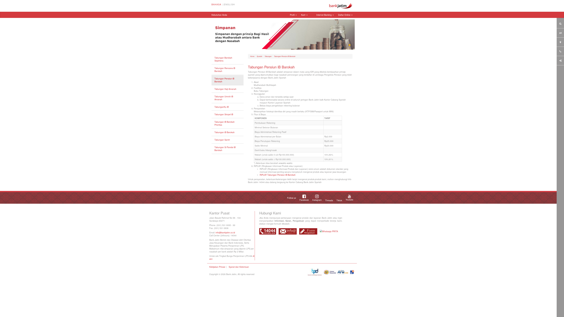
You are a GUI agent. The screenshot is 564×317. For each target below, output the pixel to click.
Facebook (304, 199)
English (229, 4)
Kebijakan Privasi (217, 266)
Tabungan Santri (222, 139)
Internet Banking (324, 14)
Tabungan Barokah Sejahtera (223, 59)
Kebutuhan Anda (219, 14)
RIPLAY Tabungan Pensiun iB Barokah (278, 174)
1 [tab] (349, 45)
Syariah (259, 56)
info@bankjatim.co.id (225, 232)
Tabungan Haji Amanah (225, 88)
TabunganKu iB (221, 106)
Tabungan (268, 56)
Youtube (349, 199)
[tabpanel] (282, 34)
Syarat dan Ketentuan (239, 266)
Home (252, 56)
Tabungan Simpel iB (223, 114)
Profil (292, 14)
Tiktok (339, 200)
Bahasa (216, 4)
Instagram (317, 199)
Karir (303, 14)
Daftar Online (344, 14)
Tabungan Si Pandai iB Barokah (225, 149)
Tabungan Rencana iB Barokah (224, 69)
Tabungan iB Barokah (224, 132)
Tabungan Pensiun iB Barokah (224, 80)
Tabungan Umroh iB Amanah (223, 98)
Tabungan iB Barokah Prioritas (224, 123)
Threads (329, 200)
